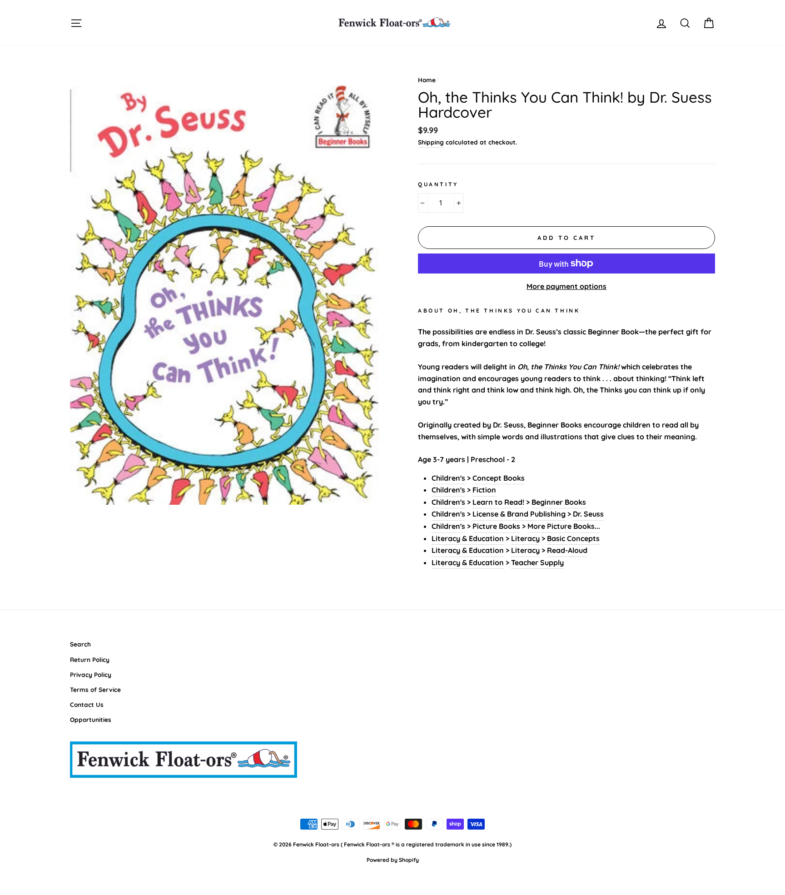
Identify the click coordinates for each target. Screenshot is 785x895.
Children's (448, 477)
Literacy (525, 538)
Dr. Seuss (588, 513)
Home (427, 80)
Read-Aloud (567, 550)
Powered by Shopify (393, 859)
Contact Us (87, 704)
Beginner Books (559, 502)
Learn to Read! (498, 502)
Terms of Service (95, 689)
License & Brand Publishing (519, 513)
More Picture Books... (563, 526)
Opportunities (90, 719)
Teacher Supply (537, 562)
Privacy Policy (90, 674)
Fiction (484, 489)
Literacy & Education (468, 538)
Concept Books (498, 477)
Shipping (431, 142)
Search (80, 644)
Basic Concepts (573, 538)
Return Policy (89, 659)
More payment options (566, 286)
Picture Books (496, 526)
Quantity (438, 184)
